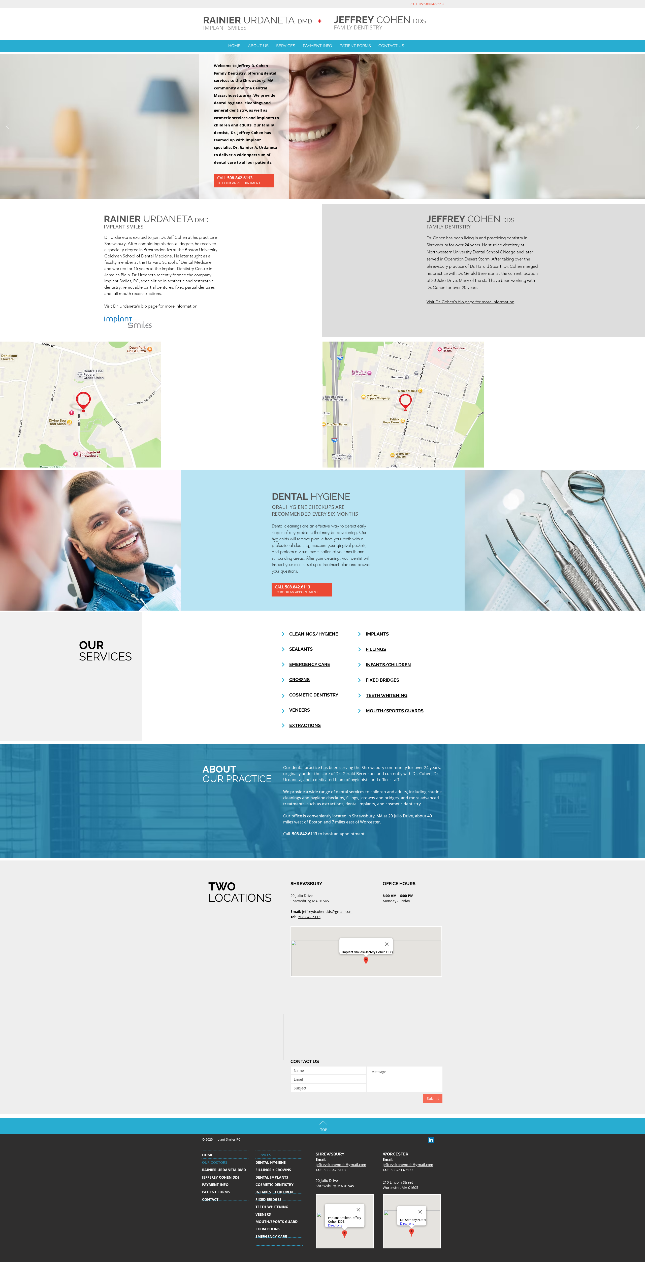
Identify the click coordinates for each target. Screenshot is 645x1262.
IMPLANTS (377, 634)
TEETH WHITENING (386, 695)
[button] (258, 46)
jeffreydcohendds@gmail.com (327, 911)
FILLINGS (376, 649)
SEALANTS (301, 649)
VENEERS (299, 710)
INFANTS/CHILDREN (388, 664)
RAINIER (222, 20)
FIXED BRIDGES (382, 680)
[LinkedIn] (431, 1140)
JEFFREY (354, 19)
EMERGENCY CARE (309, 664)
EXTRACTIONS (305, 725)
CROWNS (299, 679)
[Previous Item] (7, 126)
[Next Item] (637, 126)
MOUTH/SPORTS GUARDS (395, 710)
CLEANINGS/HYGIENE (313, 634)
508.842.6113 (309, 916)
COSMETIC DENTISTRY (313, 695)
